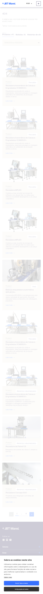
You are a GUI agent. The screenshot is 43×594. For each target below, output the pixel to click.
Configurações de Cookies (21, 589)
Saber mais (8, 577)
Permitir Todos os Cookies (21, 583)
